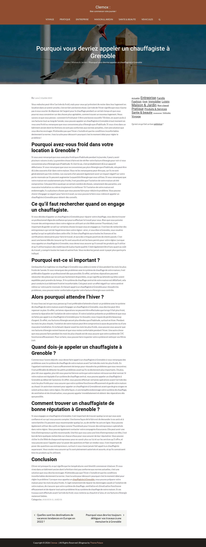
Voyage (50, 19)
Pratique (65, 19)
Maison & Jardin (103, 19)
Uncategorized (157, 113)
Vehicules (147, 19)
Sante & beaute (127, 19)
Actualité (136, 98)
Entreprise (82, 19)
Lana (37, 98)
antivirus (158, 124)
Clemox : (103, 7)
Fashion (137, 101)
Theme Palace (96, 542)
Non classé (163, 105)
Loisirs (165, 101)
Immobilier (155, 101)
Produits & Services (155, 109)
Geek (145, 101)
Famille (161, 98)
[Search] (159, 19)
